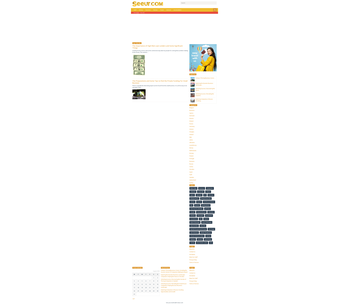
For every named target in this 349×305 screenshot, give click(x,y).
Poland (191, 156)
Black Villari (193, 188)
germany (207, 208)
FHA (191, 205)
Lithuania (191, 142)
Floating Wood (206, 205)
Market (206, 219)
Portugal (191, 158)
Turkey (191, 183)
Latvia (191, 140)
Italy (190, 137)
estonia (192, 202)
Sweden (191, 177)
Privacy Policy (193, 260)
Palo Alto (202, 226)
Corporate (201, 191)
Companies (210, 188)
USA (211, 243)
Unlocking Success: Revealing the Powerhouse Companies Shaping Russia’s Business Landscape (173, 285)
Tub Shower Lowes (202, 243)
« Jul (133, 298)
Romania (191, 161)
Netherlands (192, 150)
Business (191, 110)
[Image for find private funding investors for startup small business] (139, 94)
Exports (199, 202)
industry (192, 215)
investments (193, 219)
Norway (191, 153)
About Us (191, 249)
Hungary (191, 132)
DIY (205, 195)
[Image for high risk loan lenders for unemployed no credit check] (139, 65)
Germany (192, 126)
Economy (210, 195)
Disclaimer (192, 254)
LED (201, 219)
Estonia (191, 118)
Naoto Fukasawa (195, 222)
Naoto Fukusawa (206, 222)
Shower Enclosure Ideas (197, 236)
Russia (191, 164)
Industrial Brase (201, 212)
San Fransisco (194, 232)
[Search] (215, 10)
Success (200, 239)
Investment (209, 215)
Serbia (191, 166)
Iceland (191, 134)
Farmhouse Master (209, 202)
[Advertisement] (174, 27)
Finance (197, 205)
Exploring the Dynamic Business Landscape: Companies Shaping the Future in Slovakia (173, 275)
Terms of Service (194, 262)
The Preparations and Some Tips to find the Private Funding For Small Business (159, 82)
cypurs (192, 195)
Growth (192, 212)
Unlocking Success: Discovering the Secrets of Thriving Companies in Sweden (173, 280)
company (192, 191)
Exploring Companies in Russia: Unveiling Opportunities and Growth (172, 290)
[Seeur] (147, 4)
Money (191, 148)
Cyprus (191, 113)
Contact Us (192, 252)
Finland (191, 121)
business (201, 188)
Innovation (200, 215)
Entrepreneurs (194, 198)
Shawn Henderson (206, 232)
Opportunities (194, 226)
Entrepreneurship (206, 198)
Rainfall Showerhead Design (198, 229)
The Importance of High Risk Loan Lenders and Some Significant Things (157, 47)
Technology (208, 239)
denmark (199, 195)
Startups (192, 239)
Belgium (191, 108)
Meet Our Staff (193, 257)
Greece (191, 129)
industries (211, 212)
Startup (208, 236)
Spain (191, 172)
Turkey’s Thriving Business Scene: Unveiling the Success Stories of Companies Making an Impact (174, 271)
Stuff (190, 174)
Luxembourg (192, 145)
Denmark (191, 115)
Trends (192, 243)
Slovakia (191, 169)
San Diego (211, 229)
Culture (208, 191)
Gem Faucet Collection (196, 208)
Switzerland (192, 180)
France (191, 124)
